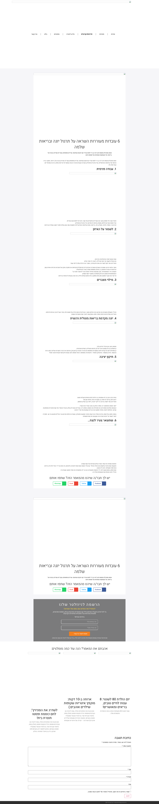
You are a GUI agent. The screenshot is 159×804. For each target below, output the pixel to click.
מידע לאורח (70, 34)
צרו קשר (34, 34)
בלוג (45, 34)
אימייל (128, 777)
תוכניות (101, 34)
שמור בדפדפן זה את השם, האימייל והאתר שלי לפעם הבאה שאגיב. (108, 791)
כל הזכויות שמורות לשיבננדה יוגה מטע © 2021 (116, 802)
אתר (129, 784)
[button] (99, 483)
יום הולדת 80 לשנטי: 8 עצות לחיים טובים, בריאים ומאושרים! (115, 703)
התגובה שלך (126, 746)
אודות (113, 34)
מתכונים (56, 34)
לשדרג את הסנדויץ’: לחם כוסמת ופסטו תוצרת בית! (44, 714)
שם (129, 769)
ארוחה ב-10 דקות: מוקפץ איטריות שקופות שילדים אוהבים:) (79, 703)
